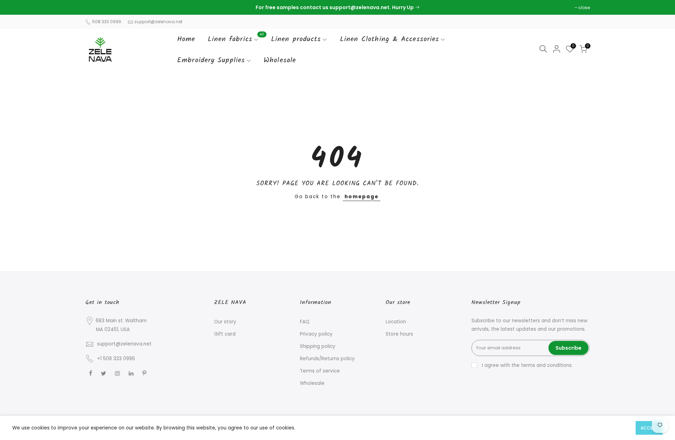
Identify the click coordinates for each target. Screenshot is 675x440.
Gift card (225, 334)
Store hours (399, 334)
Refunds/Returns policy (327, 358)
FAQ (304, 321)
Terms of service (320, 371)
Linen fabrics (236, 38)
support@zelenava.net (158, 22)
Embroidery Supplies (211, 60)
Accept (649, 428)
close (95, 8)
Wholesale (280, 60)
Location (396, 321)
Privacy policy (316, 334)
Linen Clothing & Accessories (389, 39)
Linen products (296, 39)
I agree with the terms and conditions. (527, 365)
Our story (225, 321)
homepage (362, 196)
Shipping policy (317, 346)
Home (186, 39)
